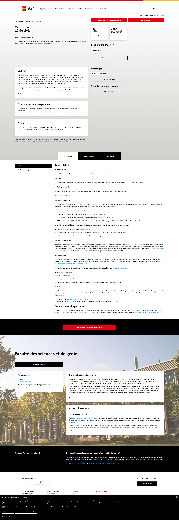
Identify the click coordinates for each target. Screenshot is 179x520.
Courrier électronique (28, 491)
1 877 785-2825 (46, 484)
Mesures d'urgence (102, 491)
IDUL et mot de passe (28, 493)
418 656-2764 (70, 464)
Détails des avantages (109, 79)
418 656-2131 (31, 484)
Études (71, 9)
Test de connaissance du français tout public (72, 211)
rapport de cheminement (78, 141)
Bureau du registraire (120, 268)
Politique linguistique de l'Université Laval (150, 313)
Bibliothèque (74, 491)
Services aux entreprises (53, 491)
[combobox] (177, 497)
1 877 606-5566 (81, 464)
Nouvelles (125, 3)
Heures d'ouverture (113, 464)
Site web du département (26, 388)
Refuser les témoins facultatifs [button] (26, 512)
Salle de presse (51, 493)
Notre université (101, 9)
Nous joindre (153, 3)
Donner (132, 3)
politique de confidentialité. (42, 504)
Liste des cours (109, 92)
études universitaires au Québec (78, 299)
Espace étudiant (60, 9)
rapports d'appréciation (67, 279)
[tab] (68, 156)
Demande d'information (96, 464)
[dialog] (89, 507)
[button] (9, 517)
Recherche (89, 9)
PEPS (72, 493)
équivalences (73, 301)
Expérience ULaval (46, 9)
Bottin (146, 3)
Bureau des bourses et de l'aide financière (84, 418)
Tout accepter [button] (8, 512)
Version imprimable (159, 15)
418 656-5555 (106, 494)
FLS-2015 (67, 221)
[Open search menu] (150, 9)
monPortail (139, 3)
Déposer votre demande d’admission (109, 20)
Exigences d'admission (109, 58)
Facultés (79, 9)
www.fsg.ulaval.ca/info (25, 381)
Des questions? (146, 20)
